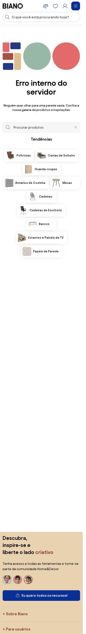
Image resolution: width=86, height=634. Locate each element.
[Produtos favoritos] (55, 6)
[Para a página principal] (13, 6)
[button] (75, 127)
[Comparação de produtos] (45, 6)
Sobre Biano (17, 614)
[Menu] (75, 6)
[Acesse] (65, 6)
